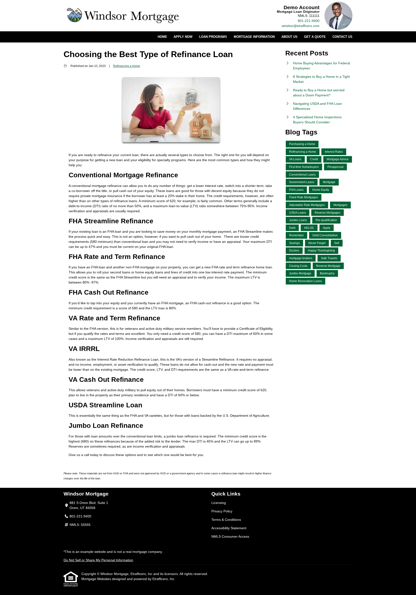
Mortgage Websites (96, 579)
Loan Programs (213, 37)
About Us (289, 37)
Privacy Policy (221, 511)
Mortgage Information (254, 37)
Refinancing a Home (126, 65)
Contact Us (342, 37)
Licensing (218, 503)
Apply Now (183, 37)
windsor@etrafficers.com (300, 26)
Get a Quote (315, 37)
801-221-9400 (308, 21)
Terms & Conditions (226, 520)
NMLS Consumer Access (230, 536)
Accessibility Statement (228, 528)
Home (162, 37)
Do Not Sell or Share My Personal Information (98, 560)
